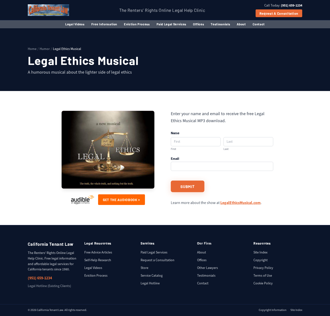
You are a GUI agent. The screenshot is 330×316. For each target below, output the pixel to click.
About (241, 24)
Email (175, 158)
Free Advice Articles (98, 252)
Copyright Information (273, 310)
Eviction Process (137, 24)
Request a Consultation (278, 13)
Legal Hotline (150, 283)
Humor (45, 49)
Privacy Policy (263, 268)
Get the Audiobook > (121, 199)
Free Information (104, 24)
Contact (259, 24)
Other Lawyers (207, 268)
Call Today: (283, 5)
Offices (198, 24)
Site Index (260, 252)
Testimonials (220, 24)
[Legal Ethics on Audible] (82, 199)
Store (144, 268)
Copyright (260, 260)
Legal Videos (75, 24)
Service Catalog (152, 276)
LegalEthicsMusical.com (240, 202)
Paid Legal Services (171, 24)
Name (175, 132)
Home (32, 49)
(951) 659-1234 (40, 278)
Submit (187, 186)
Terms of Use (262, 276)
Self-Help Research (97, 260)
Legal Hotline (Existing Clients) (49, 286)
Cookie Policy (263, 283)
